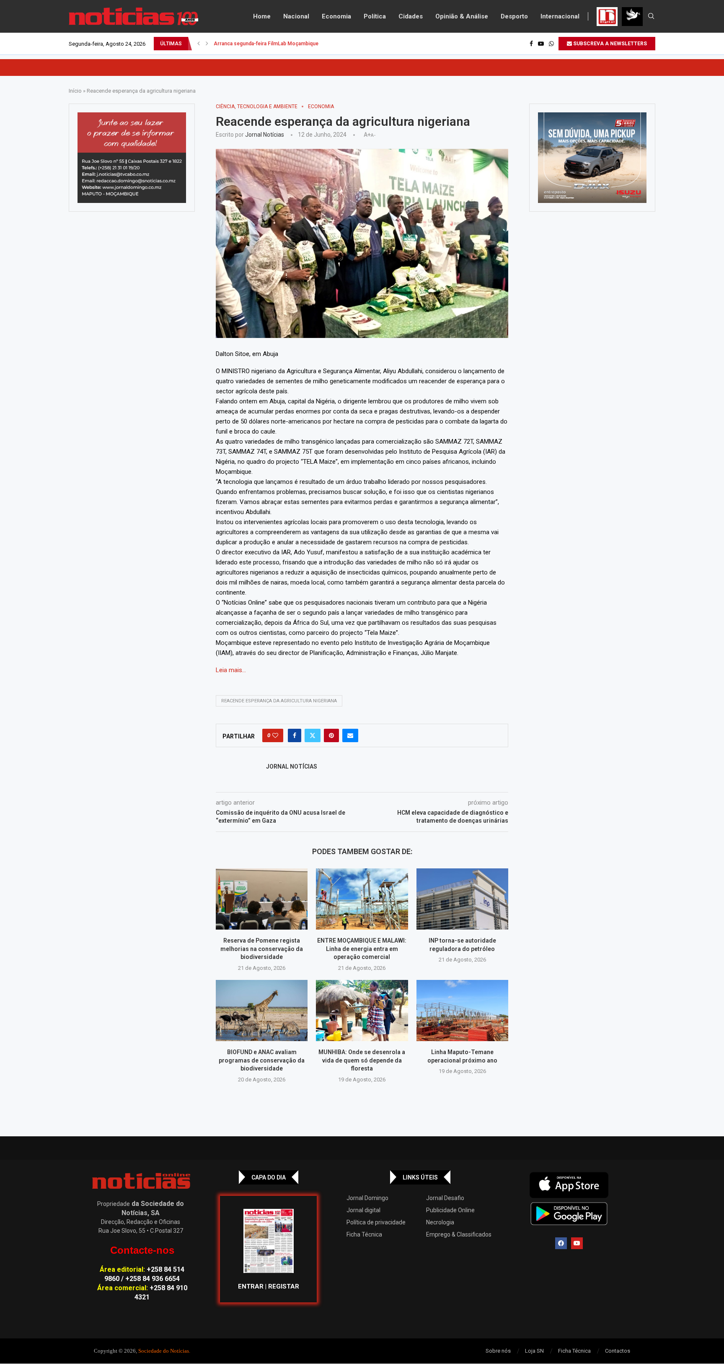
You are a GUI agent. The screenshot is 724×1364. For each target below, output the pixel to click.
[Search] (651, 16)
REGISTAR (283, 1286)
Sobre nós (498, 1351)
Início (75, 91)
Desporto (514, 16)
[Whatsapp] (551, 43)
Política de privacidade (376, 1222)
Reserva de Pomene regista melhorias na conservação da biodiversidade (261, 948)
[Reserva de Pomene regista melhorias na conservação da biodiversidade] (262, 899)
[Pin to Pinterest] (331, 735)
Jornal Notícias (264, 134)
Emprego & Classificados (458, 1234)
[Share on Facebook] (294, 735)
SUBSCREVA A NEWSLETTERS (609, 44)
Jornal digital (363, 1210)
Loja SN (534, 1351)
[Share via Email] (350, 735)
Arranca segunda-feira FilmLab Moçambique (266, 44)
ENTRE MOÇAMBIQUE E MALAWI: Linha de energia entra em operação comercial (361, 948)
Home (262, 16)
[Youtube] (541, 43)
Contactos (617, 1351)
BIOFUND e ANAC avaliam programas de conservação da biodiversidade (262, 1060)
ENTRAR (251, 1286)
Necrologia (440, 1222)
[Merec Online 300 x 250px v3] (592, 157)
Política (375, 16)
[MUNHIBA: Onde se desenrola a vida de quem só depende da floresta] (362, 1010)
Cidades (410, 16)
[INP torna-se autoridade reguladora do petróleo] (462, 899)
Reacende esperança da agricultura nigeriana (279, 701)
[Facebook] (531, 43)
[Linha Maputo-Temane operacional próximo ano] (462, 1010)
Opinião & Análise (461, 16)
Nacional (296, 16)
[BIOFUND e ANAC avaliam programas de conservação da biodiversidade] (262, 1010)
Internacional (559, 16)
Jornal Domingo (367, 1198)
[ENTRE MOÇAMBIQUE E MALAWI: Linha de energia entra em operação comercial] (362, 899)
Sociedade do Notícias (163, 1351)
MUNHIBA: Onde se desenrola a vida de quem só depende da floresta (361, 1060)
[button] (198, 43)
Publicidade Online (450, 1210)
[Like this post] (275, 735)
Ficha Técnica (364, 1234)
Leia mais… (231, 670)
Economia (336, 16)
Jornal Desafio (445, 1198)
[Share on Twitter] (313, 735)
